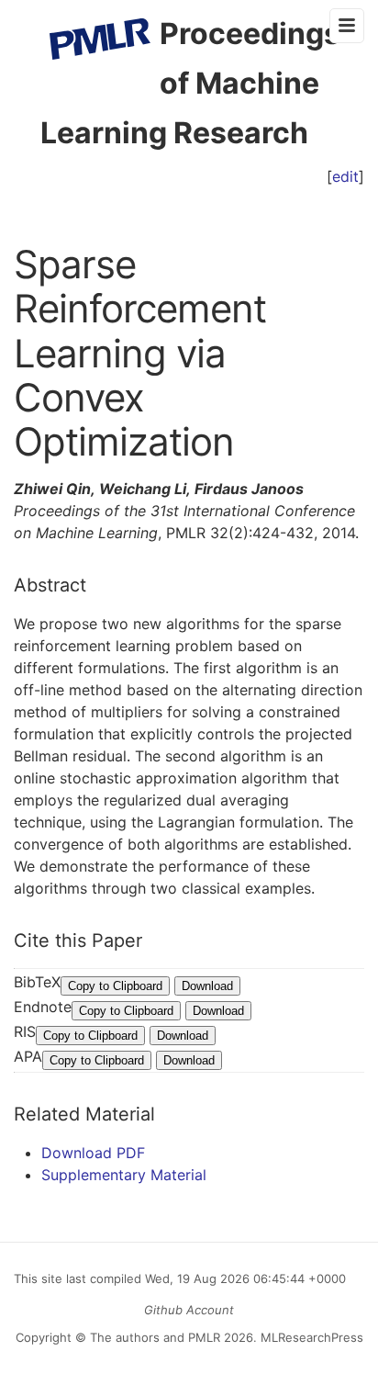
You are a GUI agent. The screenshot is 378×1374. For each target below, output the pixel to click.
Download (207, 986)
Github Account (189, 1309)
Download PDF (93, 1152)
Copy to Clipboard (115, 986)
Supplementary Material (123, 1175)
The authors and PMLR (155, 1337)
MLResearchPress (310, 1337)
